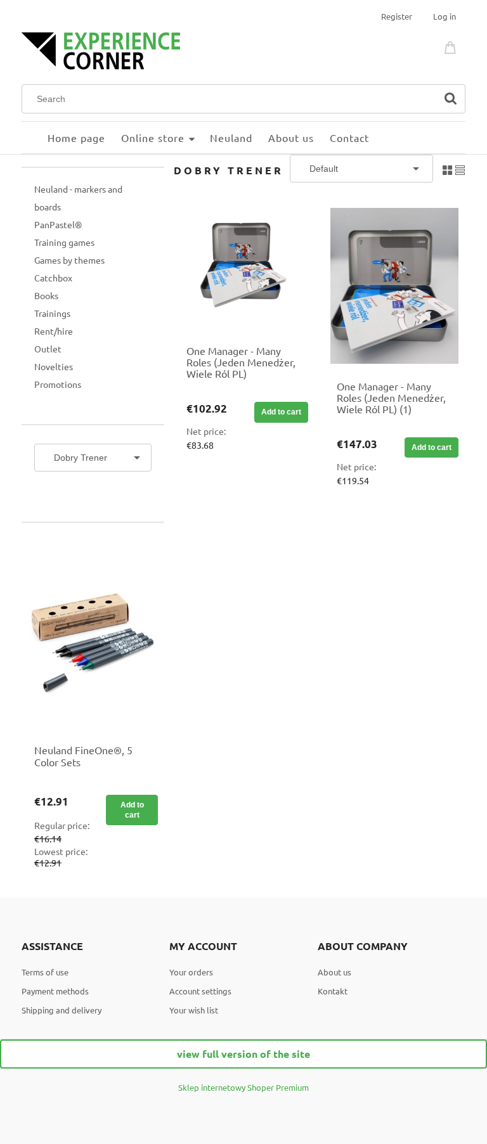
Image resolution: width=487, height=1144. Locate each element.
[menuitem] (35, 137)
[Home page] (101, 49)
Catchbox (53, 277)
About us (334, 972)
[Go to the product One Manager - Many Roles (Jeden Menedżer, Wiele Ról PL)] (244, 268)
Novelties (53, 366)
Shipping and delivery (61, 1010)
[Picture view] (447, 168)
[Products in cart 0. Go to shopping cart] (452, 45)
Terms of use (45, 972)
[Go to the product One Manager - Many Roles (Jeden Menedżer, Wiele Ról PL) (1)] (394, 285)
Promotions (57, 384)
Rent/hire (53, 331)
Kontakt (332, 991)
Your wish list (193, 1010)
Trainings (52, 313)
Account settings (200, 991)
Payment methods (55, 991)
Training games (64, 242)
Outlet (48, 348)
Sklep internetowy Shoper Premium (243, 1087)
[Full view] (460, 168)
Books (46, 295)
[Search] (450, 98)
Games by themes (69, 260)
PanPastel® (58, 224)
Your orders (191, 972)
